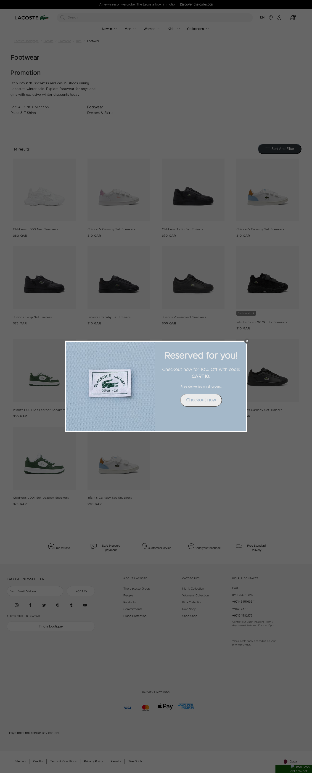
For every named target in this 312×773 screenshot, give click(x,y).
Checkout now (201, 400)
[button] (246, 341)
